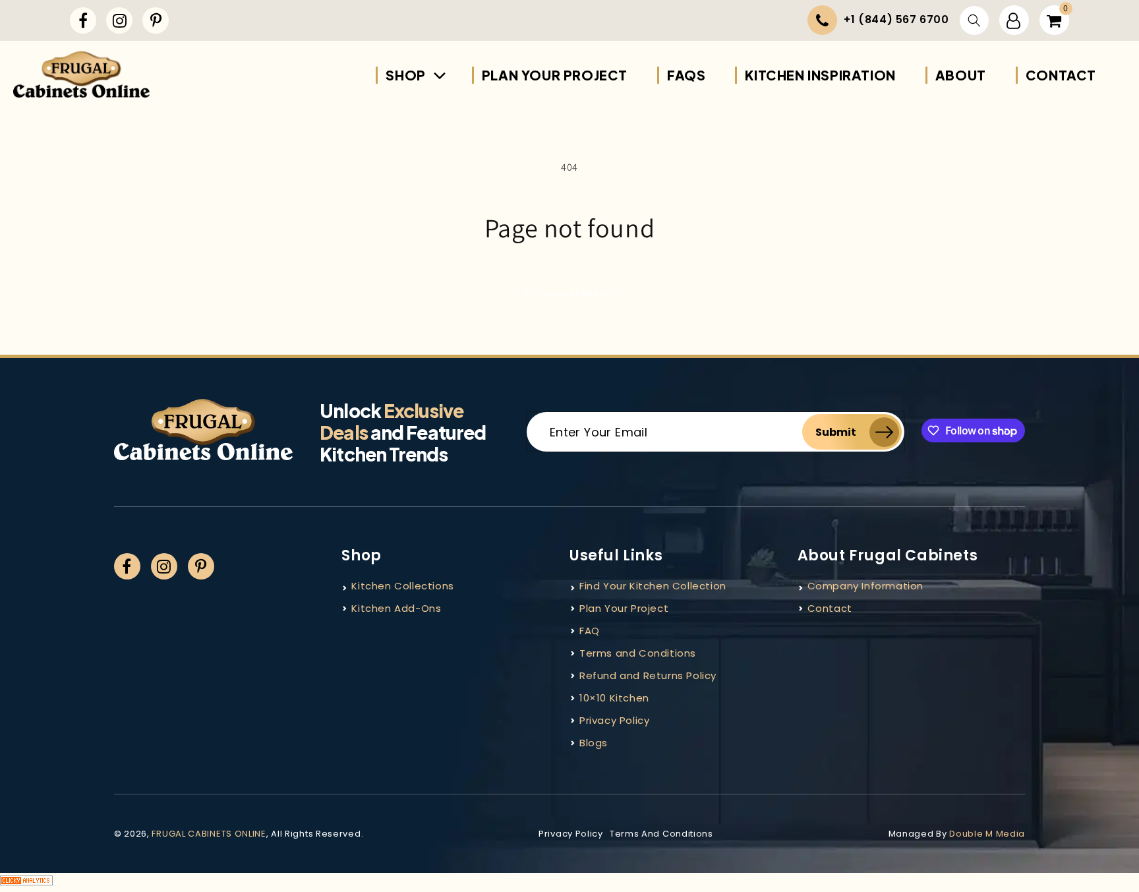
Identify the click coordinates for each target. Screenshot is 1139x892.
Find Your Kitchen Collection (652, 586)
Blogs (593, 743)
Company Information (865, 586)
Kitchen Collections (402, 586)
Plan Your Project (623, 608)
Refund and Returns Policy (647, 675)
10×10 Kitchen (614, 698)
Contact (829, 608)
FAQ (589, 631)
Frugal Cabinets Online (209, 833)
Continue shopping (569, 292)
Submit (835, 432)
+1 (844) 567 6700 (896, 19)
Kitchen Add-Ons (396, 608)
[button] (974, 20)
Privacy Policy (614, 720)
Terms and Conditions (637, 653)
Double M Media (987, 833)
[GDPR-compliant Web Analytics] (569, 882)
